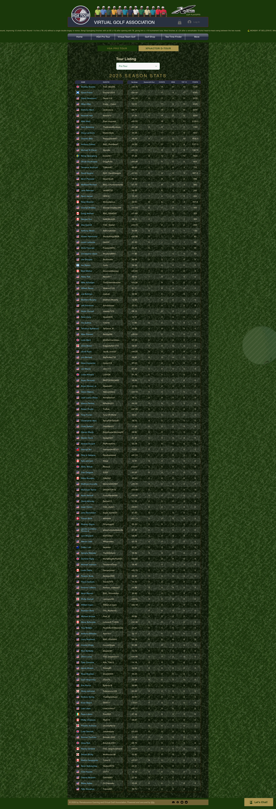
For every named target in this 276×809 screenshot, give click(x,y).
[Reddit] (186, 802)
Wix (153, 802)
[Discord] (173, 802)
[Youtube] (182, 802)
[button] (180, 22)
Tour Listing (126, 59)
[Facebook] (177, 802)
